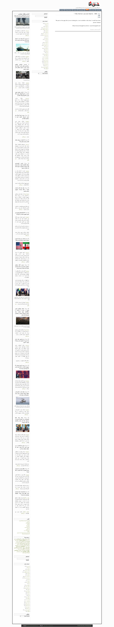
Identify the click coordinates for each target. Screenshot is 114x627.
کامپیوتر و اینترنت (45, 67)
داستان (18, 543)
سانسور (16, 545)
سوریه (26, 546)
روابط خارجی (46, 48)
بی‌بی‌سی (27, 30)
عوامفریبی (27, 550)
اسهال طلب (16, 540)
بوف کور (28, 521)
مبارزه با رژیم (28, 602)
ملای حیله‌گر (26, 551)
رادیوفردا (27, 56)
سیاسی (22, 546)
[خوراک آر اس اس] (87, 10)
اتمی (22, 539)
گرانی (23, 552)
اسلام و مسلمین (27, 570)
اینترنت (19, 541)
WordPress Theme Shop (81, 625)
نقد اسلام (28, 608)
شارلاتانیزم (16, 547)
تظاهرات (20, 542)
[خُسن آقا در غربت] (94, 6)
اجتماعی (18, 539)
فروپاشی (28, 598)
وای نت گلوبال (26, 497)
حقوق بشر (26, 543)
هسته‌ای (28, 552)
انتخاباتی (22, 541)
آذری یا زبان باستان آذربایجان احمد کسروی (23, 532)
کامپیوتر (26, 552)
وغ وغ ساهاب (28, 522)
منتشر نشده (46, 64)
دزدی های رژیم (27, 588)
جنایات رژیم (17, 542)
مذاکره (22, 550)
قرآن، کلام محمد (27, 527)
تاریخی (29, 579)
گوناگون (28, 611)
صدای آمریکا (26, 194)
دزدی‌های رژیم (20, 545)
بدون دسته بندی (45, 35)
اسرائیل (27, 540)
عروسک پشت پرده (27, 530)
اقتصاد (28, 541)
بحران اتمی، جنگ (27, 576)
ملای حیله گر (28, 604)
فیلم (24, 550)
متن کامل (27, 35)
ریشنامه (28, 531)
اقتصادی (28, 573)
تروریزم (23, 542)
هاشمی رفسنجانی (19, 551)
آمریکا (24, 539)
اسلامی (20, 540)
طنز (23, 549)
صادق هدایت (27, 548)
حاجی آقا (28, 528)
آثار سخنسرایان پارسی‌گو (26, 533)
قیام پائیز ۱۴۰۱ (27, 601)
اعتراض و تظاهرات (27, 572)
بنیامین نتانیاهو (26, 511)
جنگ (29, 583)
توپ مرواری (28, 529)
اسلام (24, 540)
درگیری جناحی (26, 545)
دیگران (29, 589)
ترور (26, 542)
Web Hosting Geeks (88, 625)
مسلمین (16, 550)
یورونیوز (27, 82)
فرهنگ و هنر (28, 596)
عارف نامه (28, 526)
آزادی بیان (28, 539)
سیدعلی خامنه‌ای (22, 547)
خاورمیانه (22, 543)
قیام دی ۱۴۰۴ (28, 599)
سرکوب (28, 546)
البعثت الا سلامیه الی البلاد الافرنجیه (24, 520)
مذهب (20, 550)
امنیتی (25, 541)
